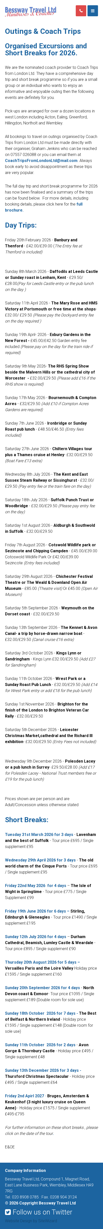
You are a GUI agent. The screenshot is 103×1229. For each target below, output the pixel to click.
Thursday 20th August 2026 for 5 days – (42, 962)
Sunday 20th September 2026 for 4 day (41, 987)
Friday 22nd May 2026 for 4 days (36, 885)
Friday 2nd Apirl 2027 (25, 1096)
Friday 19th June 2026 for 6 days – (37, 911)
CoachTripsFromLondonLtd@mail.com (41, 160)
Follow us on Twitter (42, 1212)
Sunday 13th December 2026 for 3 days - (43, 1070)
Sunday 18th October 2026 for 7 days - (41, 1013)
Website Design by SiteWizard (31, 1220)
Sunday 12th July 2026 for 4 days (35, 936)
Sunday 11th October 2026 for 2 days (40, 1044)
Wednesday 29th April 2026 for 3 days (40, 860)
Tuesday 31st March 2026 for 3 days (39, 834)
